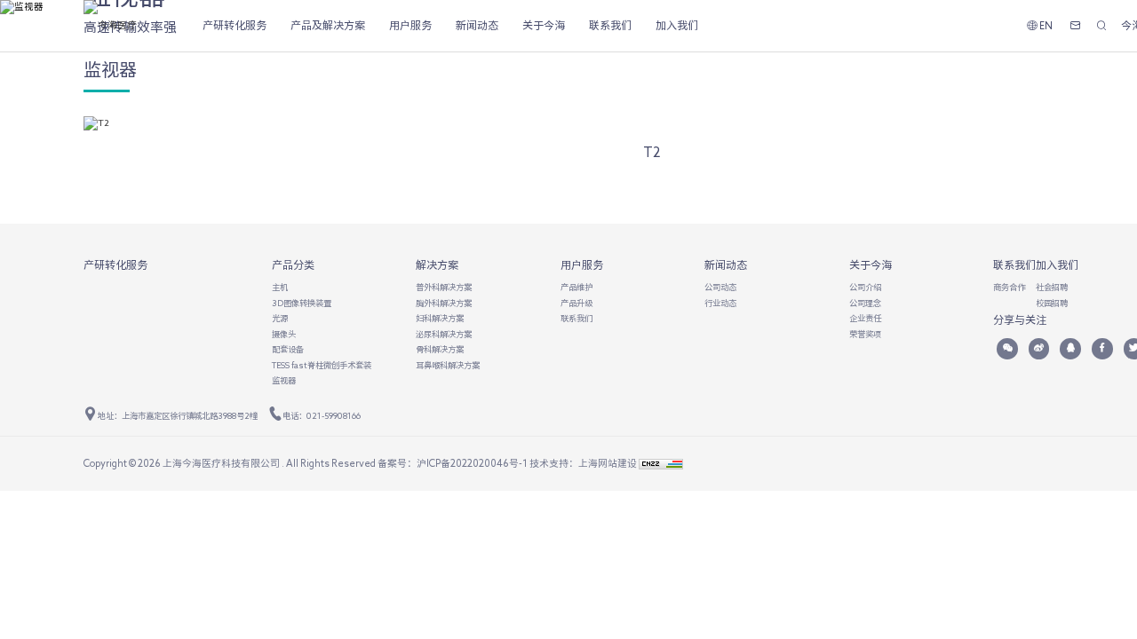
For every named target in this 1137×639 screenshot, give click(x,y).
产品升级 (576, 303)
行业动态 (720, 303)
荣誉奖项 (865, 334)
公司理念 (865, 303)
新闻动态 (477, 25)
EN (1045, 25)
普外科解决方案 (444, 287)
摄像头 (284, 334)
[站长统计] (661, 463)
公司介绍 (865, 287)
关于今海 (543, 25)
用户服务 (410, 25)
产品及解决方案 (327, 25)
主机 (280, 287)
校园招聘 (1052, 303)
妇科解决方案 (440, 318)
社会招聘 (1052, 287)
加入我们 (677, 25)
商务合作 (1009, 287)
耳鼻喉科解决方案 (448, 365)
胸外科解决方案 (444, 303)
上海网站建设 (608, 463)
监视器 (284, 380)
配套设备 (288, 349)
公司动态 (720, 287)
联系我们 (610, 25)
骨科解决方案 (440, 349)
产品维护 (576, 287)
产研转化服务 (234, 25)
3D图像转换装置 (301, 303)
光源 (280, 318)
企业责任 (865, 318)
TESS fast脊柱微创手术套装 (321, 365)
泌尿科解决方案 (444, 334)
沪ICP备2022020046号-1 (472, 463)
